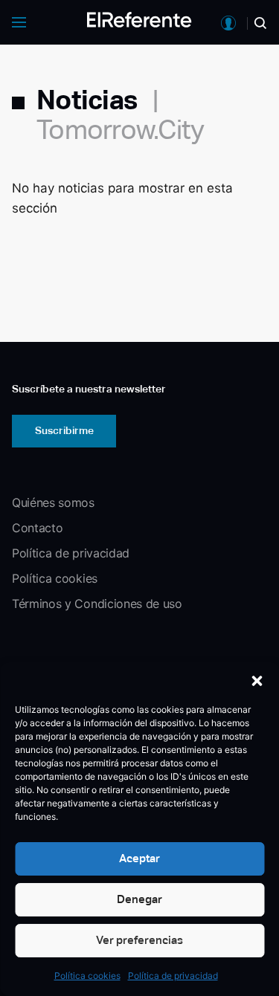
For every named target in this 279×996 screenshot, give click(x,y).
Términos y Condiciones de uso (97, 603)
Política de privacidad (173, 975)
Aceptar (139, 858)
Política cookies (87, 975)
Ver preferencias (139, 940)
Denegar (139, 899)
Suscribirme (64, 430)
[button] (256, 680)
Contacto (37, 527)
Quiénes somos (53, 502)
